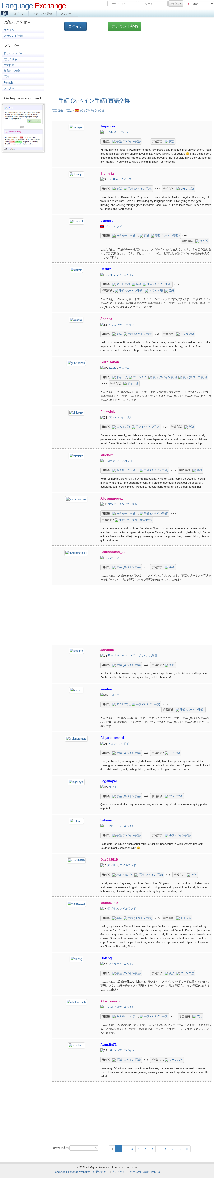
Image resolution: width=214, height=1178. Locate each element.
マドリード (115, 963)
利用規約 (135, 1171)
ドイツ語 (121, 377)
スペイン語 (123, 426)
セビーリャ (115, 825)
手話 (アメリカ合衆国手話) (135, 520)
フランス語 (187, 188)
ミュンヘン (115, 743)
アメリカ (131, 504)
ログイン (18, 13)
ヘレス (112, 132)
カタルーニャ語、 (127, 235)
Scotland (113, 179)
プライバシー (119, 1171)
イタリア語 (187, 333)
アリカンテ (115, 324)
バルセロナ (115, 1006)
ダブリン (112, 865)
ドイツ (128, 743)
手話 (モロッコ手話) (194, 377)
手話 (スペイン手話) (128, 141)
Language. (33, 5)
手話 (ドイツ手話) (179, 835)
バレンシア (115, 274)
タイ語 (203, 240)
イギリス (126, 179)
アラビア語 (123, 284)
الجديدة (113, 367)
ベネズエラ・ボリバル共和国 (139, 655)
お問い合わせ (101, 1171)
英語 (171, 141)
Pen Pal (155, 1171)
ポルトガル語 (124, 874)
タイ (119, 226)
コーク (111, 460)
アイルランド (125, 460)
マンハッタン (116, 504)
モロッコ (124, 367)
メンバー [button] (66, 13)
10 (179, 1148)
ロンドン (113, 417)
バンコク (109, 226)
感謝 (146, 1171)
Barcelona (114, 655)
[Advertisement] (130, 64)
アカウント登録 (42, 13)
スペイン (123, 132)
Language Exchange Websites (72, 1171)
